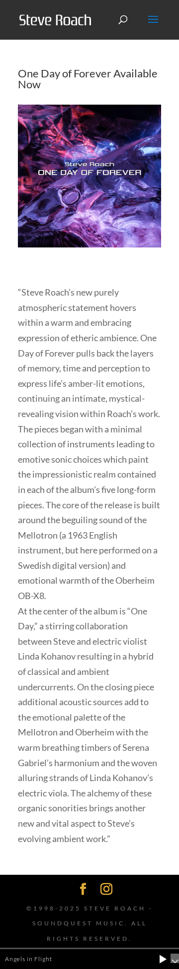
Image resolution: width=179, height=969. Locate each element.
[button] (163, 959)
